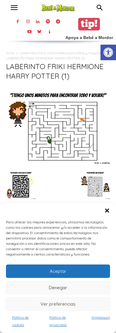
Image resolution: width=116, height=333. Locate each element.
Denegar (58, 287)
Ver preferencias (58, 304)
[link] (108, 52)
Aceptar (58, 271)
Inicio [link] (10, 53)
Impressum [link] (101, 317)
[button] (107, 211)
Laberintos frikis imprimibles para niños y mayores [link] (61, 53)
